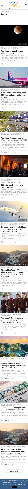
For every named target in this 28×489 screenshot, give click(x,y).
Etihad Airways (22, 223)
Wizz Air (18, 89)
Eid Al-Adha (13, 446)
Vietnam (14, 361)
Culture (3, 446)
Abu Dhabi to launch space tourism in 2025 (12, 52)
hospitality (3, 315)
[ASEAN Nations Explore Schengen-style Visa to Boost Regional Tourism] (14, 346)
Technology (7, 47)
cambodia (23, 358)
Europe (6, 404)
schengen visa (4, 405)
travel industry (15, 134)
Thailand (22, 359)
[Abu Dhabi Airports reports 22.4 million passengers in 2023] (14, 121)
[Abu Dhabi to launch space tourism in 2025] (14, 35)
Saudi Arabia (9, 179)
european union (12, 404)
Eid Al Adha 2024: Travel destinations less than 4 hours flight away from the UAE (13, 451)
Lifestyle (3, 178)
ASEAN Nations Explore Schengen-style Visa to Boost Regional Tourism (13, 365)
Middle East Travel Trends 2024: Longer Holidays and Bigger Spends (12, 185)
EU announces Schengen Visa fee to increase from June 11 (13, 409)
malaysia (11, 359)
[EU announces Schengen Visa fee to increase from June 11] (14, 392)
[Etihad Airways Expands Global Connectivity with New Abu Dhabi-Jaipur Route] (14, 211)
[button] (2, 4)
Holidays (3, 359)
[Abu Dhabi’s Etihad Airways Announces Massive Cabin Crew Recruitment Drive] (14, 302)
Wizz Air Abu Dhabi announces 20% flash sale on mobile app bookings (13, 95)
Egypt (14, 178)
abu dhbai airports (14, 133)
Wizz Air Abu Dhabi (5, 90)
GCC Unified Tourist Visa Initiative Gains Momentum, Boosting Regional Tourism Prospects (12, 273)
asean (16, 358)
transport (3, 134)
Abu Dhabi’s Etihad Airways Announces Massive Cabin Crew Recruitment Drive (12, 320)
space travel (4, 48)
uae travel (3, 135)
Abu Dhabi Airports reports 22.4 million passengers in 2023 (14, 139)
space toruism (19, 47)
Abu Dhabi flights (14, 223)
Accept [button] (14, 486)
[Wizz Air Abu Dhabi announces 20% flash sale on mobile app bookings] (14, 77)
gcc (5, 267)
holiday (19, 404)
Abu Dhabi (13, 47)
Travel (14, 48)
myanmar (16, 359)
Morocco (3, 179)
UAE (17, 48)
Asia (20, 358)
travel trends (4, 180)
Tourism (10, 48)
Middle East (19, 178)
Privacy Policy (21, 484)
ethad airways (17, 314)
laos (7, 359)
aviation (22, 133)
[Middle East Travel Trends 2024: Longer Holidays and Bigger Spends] (14, 166)
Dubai (10, 178)
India (2, 224)
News (2, 47)
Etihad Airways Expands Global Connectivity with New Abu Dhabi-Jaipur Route (13, 229)
